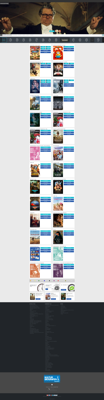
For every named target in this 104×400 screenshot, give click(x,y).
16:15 (65, 80)
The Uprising (47, 323)
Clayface (46, 345)
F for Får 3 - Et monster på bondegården (51, 341)
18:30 (70, 80)
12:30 (42, 63)
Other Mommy (47, 342)
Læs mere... (63, 289)
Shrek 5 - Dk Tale (47, 369)
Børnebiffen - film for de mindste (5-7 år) (35, 321)
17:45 (47, 63)
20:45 (65, 82)
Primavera (31, 325)
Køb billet (52, 31)
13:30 (42, 48)
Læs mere (45, 52)
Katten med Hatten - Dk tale (49, 364)
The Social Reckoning (48, 337)
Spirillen (31, 317)
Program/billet (63, 306)
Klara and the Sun (47, 347)
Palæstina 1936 (32, 326)
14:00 (42, 80)
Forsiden (62, 305)
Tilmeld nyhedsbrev (64, 40)
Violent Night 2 (47, 359)
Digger (46, 333)
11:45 (47, 46)
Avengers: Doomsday (48, 362)
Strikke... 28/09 (69, 214)
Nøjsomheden (32, 316)
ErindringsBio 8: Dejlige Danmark (34, 331)
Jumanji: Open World (48, 365)
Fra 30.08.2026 (69, 113)
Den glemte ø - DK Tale (48, 338)
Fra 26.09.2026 (46, 247)
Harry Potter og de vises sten (34, 322)
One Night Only (32, 319)
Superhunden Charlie (48, 316)
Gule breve (46, 360)
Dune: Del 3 (46, 361)
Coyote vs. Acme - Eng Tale (49, 319)
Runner (46, 322)
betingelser (50, 394)
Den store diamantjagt (48, 339)
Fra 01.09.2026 (46, 197)
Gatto (46, 368)
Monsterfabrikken (47, 329)
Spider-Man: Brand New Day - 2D (34, 307)
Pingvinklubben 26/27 (33, 328)
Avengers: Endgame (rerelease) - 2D (50, 325)
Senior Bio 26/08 (68, 130)
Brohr (46, 326)
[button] (2, 30)
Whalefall (46, 343)
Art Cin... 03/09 (69, 197)
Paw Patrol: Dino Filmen (33, 305)
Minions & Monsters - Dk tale (34, 306)
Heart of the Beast (47, 328)
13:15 (65, 63)
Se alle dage (46, 50)
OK (46, 289)
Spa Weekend (47, 317)
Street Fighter (47, 344)
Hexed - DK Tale (47, 357)
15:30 (47, 48)
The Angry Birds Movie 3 (48, 366)
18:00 (42, 82)
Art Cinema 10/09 (45, 214)
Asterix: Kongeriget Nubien (49, 363)
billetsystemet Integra (53, 396)
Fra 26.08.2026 (46, 147)
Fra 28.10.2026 (46, 264)
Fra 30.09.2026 (69, 247)
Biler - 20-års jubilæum (33, 323)
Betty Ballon (47, 336)
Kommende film (63, 307)
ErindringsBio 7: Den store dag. (34, 330)
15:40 (70, 63)
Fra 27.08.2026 (69, 147)
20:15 (47, 82)
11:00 (42, 46)
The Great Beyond (47, 370)
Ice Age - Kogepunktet (48, 367)
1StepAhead (59, 396)
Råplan (46, 340)
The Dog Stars (32, 318)
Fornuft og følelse (47, 346)
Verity (46, 335)
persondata (54, 394)
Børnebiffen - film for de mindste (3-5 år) (35, 320)
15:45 (47, 80)
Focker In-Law (47, 358)
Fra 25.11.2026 (69, 264)
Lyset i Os (31, 324)
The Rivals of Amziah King (49, 318)
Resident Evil (47, 321)
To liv (30, 327)
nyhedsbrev (47, 394)
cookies (57, 394)
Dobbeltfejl (46, 327)
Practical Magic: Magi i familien (34, 329)
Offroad (46, 334)
